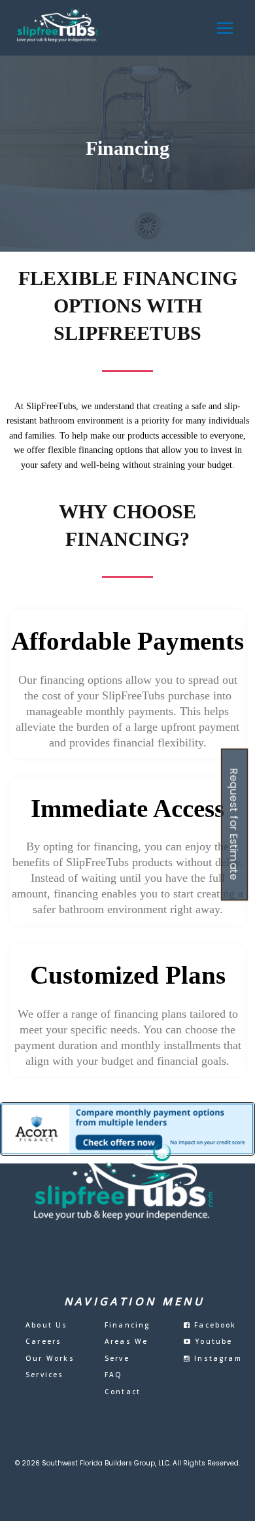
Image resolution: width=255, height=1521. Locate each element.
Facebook (214, 1324)
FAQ (114, 1374)
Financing (127, 1324)
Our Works (50, 1358)
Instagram (216, 1358)
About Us (47, 1324)
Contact (123, 1391)
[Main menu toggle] (225, 28)
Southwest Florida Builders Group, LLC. (106, 1463)
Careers (43, 1341)
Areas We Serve (126, 1350)
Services (45, 1374)
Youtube (212, 1341)
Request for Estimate (235, 824)
